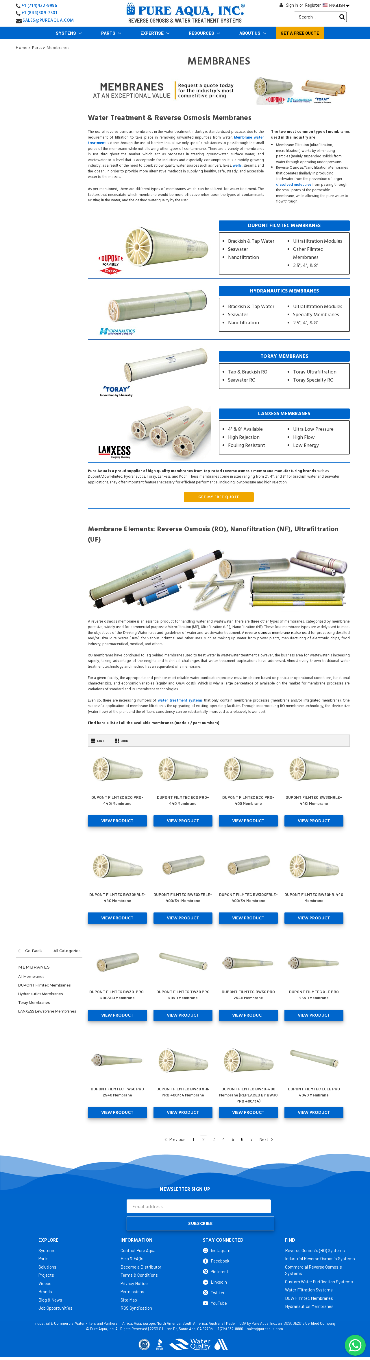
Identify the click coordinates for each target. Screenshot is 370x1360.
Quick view (117, 768)
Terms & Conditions (139, 1275)
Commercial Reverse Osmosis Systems (313, 1270)
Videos (44, 1283)
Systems (66, 33)
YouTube (219, 1303)
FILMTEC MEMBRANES (284, 247)
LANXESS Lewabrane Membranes (47, 1011)
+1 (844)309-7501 (39, 12)
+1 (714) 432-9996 (229, 1328)
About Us (250, 33)
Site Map (129, 1299)
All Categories (67, 950)
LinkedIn (219, 1281)
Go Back (33, 950)
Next (264, 1139)
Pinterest (219, 1271)
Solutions (47, 1266)
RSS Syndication (136, 1308)
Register (313, 5)
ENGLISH (337, 5)
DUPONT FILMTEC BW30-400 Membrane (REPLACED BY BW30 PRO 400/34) (248, 1094)
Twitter (218, 1292)
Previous (177, 1139)
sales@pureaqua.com (265, 1328)
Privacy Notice (134, 1283)
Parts (108, 33)
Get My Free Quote (218, 497)
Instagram (220, 1250)
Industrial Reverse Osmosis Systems (320, 1258)
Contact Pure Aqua (138, 1250)
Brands (45, 1291)
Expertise (152, 33)
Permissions (132, 1291)
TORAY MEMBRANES (284, 370)
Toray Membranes (34, 1002)
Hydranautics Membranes (40, 994)
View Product (117, 821)
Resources (202, 33)
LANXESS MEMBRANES (284, 431)
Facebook (220, 1260)
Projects (46, 1275)
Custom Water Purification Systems (319, 1281)
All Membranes (31, 976)
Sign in (292, 5)
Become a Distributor (141, 1266)
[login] (282, 6)
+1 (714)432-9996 (39, 5)
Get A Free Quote (300, 33)
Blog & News (50, 1299)
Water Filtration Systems (309, 1289)
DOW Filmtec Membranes (309, 1298)
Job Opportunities (55, 1308)
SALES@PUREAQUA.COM (48, 20)
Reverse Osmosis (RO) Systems (315, 1250)
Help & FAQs (132, 1258)
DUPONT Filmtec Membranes (44, 985)
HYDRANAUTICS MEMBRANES (284, 309)
